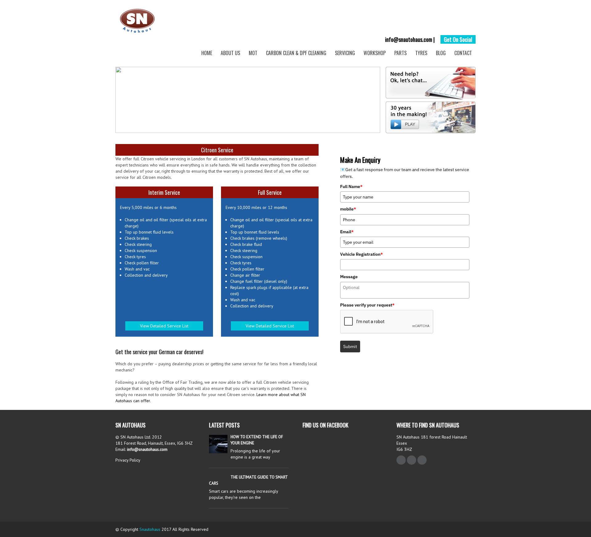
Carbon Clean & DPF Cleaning (296, 53)
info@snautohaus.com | (410, 39)
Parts (400, 53)
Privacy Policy (127, 460)
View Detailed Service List (164, 326)
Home (206, 53)
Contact (463, 53)
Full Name (351, 186)
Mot (253, 53)
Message (349, 276)
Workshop (375, 53)
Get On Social (458, 39)
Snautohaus (149, 529)
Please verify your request (367, 305)
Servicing (345, 53)
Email (347, 231)
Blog (441, 53)
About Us (230, 53)
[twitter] (411, 460)
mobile (348, 209)
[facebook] (401, 460)
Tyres (421, 53)
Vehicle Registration (361, 254)
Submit (350, 346)
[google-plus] (422, 460)
